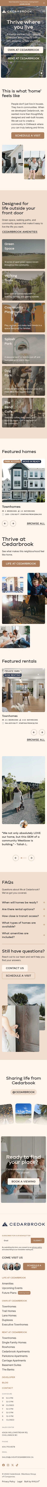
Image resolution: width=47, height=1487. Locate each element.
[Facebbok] (3, 1465)
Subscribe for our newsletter (16, 1236)
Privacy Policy (8, 1481)
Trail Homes (9, 1311)
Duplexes (7, 1320)
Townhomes (9, 1306)
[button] (43, 11)
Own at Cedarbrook (14, 1301)
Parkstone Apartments (15, 1356)
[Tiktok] (17, 1465)
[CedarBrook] (23, 1224)
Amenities (7, 1283)
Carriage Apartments (14, 1360)
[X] (12, 1465)
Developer (8, 1377)
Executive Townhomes (15, 1324)
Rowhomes (8, 1346)
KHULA (36, 1481)
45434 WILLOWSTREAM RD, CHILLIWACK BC (15, 1433)
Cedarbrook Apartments (16, 1351)
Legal (19, 1481)
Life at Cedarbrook (14, 1278)
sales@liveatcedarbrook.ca (17, 1457)
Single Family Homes (14, 1342)
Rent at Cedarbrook (14, 1332)
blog (5, 1382)
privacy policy (37, 1247)
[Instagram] (8, 1465)
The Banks (8, 1369)
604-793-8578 (8, 1447)
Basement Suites (11, 1365)
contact (7, 1388)
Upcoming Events (12, 1288)
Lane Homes (9, 1315)
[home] (17, 11)
